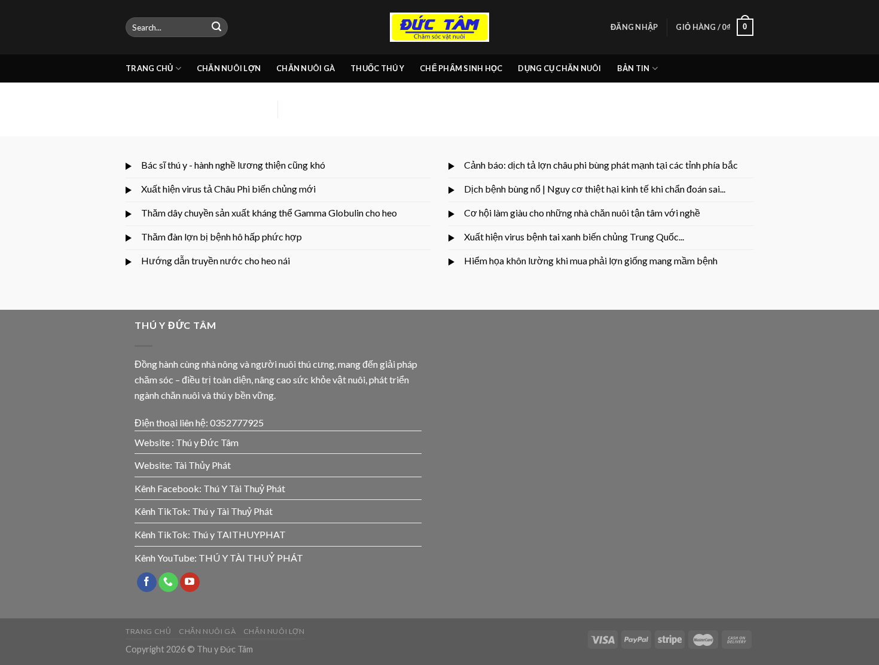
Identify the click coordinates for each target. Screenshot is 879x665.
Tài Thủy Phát (202, 465)
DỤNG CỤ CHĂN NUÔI (559, 68)
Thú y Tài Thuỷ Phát (232, 511)
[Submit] (216, 27)
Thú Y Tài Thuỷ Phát (244, 488)
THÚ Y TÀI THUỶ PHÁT (251, 557)
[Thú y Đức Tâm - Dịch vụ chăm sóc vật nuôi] (439, 27)
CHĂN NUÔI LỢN (229, 68)
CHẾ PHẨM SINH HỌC (461, 68)
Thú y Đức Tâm (207, 442)
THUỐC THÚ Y (377, 68)
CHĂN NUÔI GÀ (305, 68)
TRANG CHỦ (149, 68)
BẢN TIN (633, 68)
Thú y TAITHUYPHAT (239, 534)
